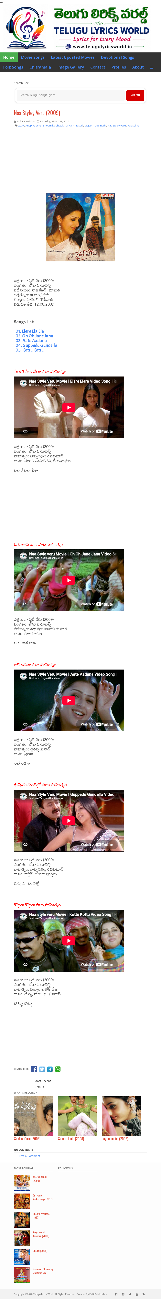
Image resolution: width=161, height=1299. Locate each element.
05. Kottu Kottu (30, 350)
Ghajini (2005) (40, 1251)
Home (9, 57)
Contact (97, 67)
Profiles (119, 67)
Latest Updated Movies (73, 57)
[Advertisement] (80, 161)
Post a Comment (29, 1156)
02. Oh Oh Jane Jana (34, 336)
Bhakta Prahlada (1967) (41, 1215)
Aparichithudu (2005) (40, 1179)
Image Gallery (70, 67)
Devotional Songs (117, 57)
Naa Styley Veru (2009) (37, 113)
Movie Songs (33, 57)
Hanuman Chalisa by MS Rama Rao (43, 1271)
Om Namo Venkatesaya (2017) (42, 1197)
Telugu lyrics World (43, 1294)
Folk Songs (13, 67)
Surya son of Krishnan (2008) (41, 1234)
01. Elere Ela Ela (30, 331)
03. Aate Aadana (31, 341)
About (138, 67)
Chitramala (40, 67)
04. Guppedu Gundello (36, 345)
